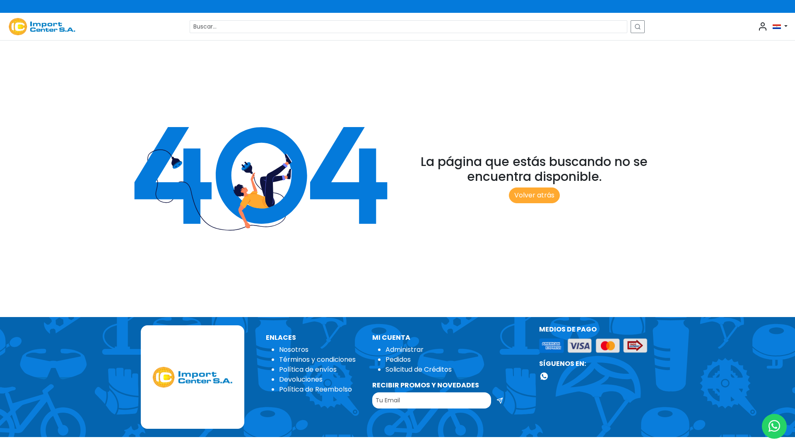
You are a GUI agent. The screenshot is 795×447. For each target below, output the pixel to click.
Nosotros (293, 349)
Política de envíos (308, 369)
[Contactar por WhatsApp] (774, 426)
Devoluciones (301, 379)
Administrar (404, 349)
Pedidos (398, 359)
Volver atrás (534, 195)
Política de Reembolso (315, 389)
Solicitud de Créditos (418, 369)
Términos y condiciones (317, 359)
